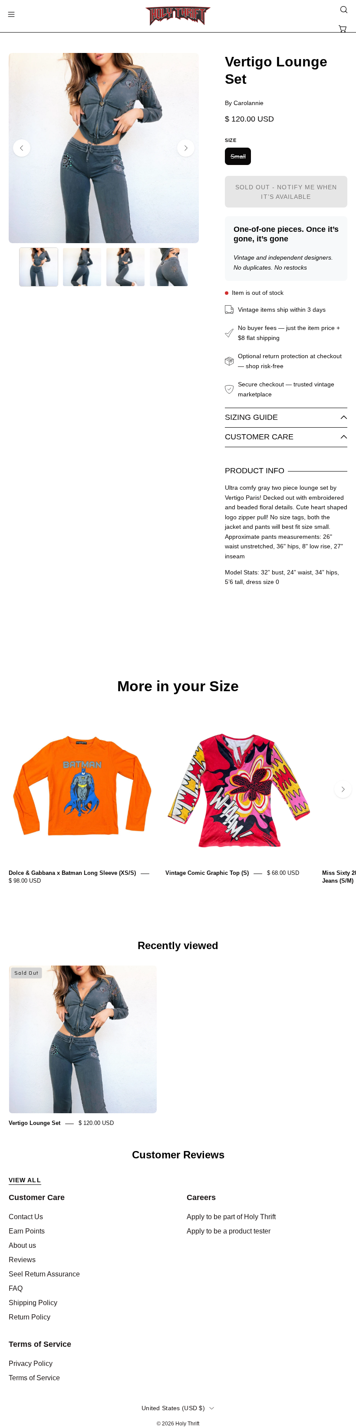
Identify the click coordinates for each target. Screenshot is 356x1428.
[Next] (185, 148)
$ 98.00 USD (25, 881)
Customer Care (259, 436)
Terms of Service (40, 1344)
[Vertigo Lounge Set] (38, 267)
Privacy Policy (31, 1363)
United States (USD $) (173, 1408)
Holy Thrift (187, 1424)
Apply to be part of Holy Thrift (231, 1216)
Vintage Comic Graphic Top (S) (207, 873)
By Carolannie (244, 102)
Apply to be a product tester (228, 1231)
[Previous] (21, 148)
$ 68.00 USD (283, 873)
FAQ (16, 1288)
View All (25, 1180)
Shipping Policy (33, 1302)
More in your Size (178, 686)
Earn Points (27, 1231)
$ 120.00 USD (96, 1123)
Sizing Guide (251, 417)
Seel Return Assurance (44, 1274)
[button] (343, 9)
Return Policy (29, 1317)
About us (22, 1245)
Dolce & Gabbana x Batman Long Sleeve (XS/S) (72, 873)
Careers (201, 1197)
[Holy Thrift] (178, 16)
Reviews (22, 1259)
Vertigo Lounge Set (34, 1123)
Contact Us (26, 1216)
